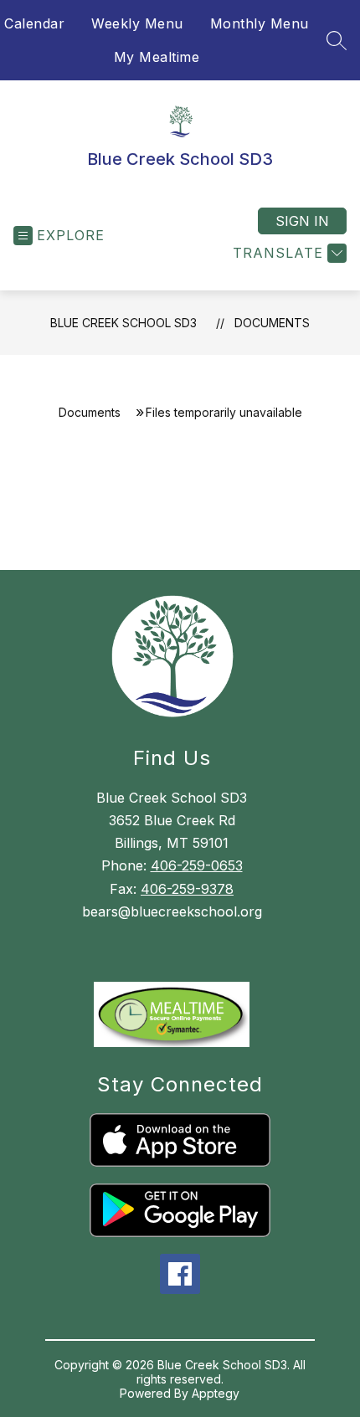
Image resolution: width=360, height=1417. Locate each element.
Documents (272, 323)
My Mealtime (157, 57)
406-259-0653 (197, 865)
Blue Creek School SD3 (123, 323)
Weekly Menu (137, 23)
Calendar (34, 23)
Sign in (302, 221)
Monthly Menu (259, 23)
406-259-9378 (187, 888)
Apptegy (215, 1393)
